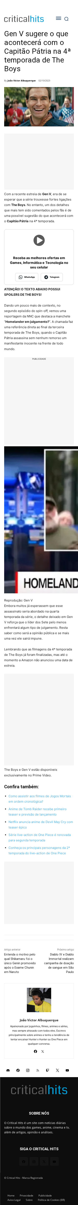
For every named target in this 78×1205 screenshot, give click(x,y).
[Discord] (8, 1070)
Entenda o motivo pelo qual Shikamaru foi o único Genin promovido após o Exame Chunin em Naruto (20, 963)
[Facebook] (35, 1050)
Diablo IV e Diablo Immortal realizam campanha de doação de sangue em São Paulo (59, 963)
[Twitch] (48, 1070)
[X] (42, 1050)
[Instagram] (28, 1070)
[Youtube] (67, 1070)
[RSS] (38, 1070)
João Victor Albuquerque (21, 80)
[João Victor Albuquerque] (39, 1000)
